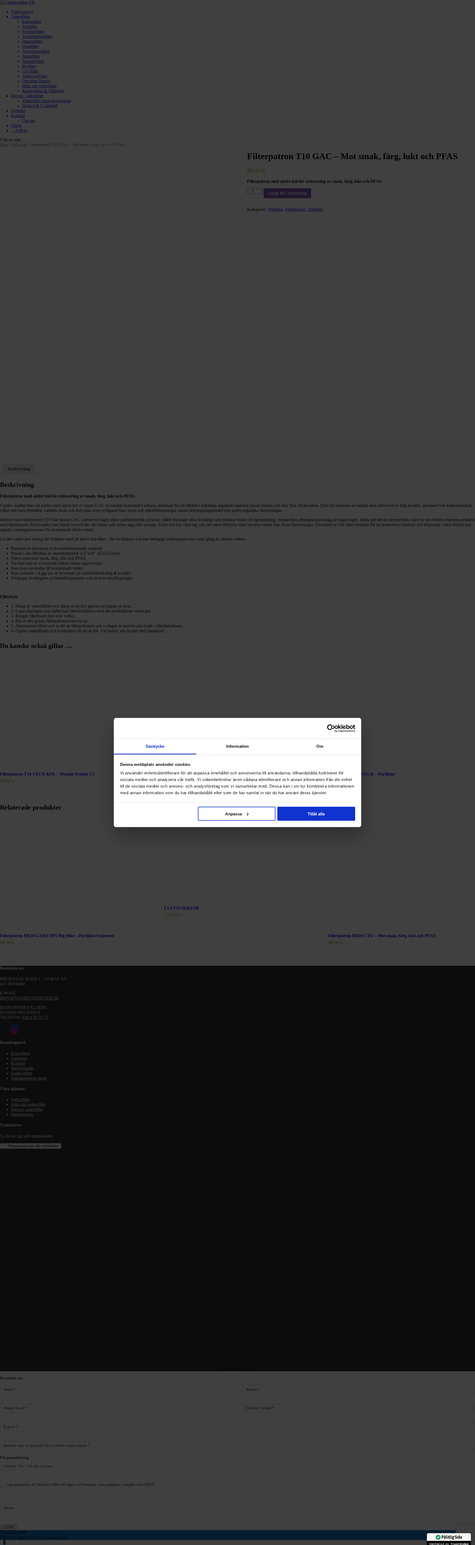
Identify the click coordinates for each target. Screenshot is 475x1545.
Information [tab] (237, 746)
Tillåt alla (316, 813)
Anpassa (233, 813)
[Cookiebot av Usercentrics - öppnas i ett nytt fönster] (331, 728)
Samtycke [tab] (155, 746)
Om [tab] (319, 746)
